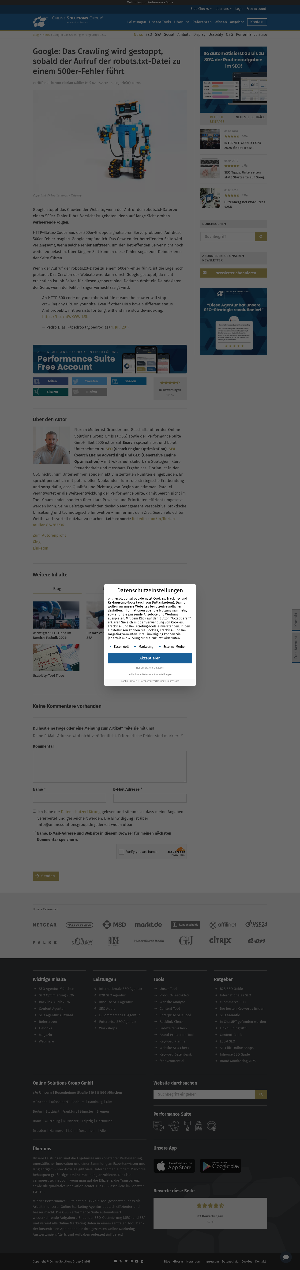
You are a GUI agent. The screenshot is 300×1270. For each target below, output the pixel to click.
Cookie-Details (129, 681)
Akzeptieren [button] (150, 658)
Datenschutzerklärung (152, 681)
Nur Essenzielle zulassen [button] (150, 667)
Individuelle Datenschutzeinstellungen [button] (150, 674)
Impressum (173, 681)
